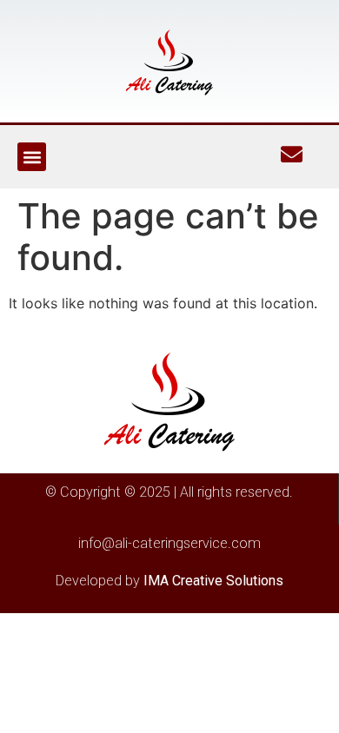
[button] (31, 156)
